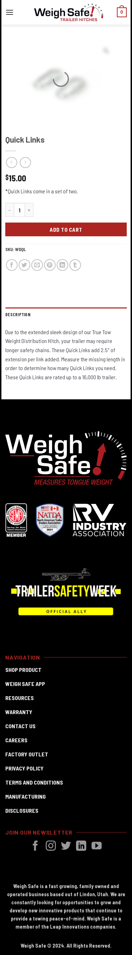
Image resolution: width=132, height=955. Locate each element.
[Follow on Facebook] (35, 846)
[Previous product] (25, 162)
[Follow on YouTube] (97, 846)
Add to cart (66, 229)
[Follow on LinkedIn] (81, 846)
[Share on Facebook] (12, 265)
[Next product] (11, 162)
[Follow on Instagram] (51, 846)
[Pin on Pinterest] (50, 265)
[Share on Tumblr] (75, 265)
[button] (9, 12)
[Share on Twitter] (24, 265)
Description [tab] (17, 314)
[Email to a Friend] (37, 265)
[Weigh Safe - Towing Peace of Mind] (68, 12)
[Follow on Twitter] (66, 846)
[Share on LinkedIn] (62, 265)
